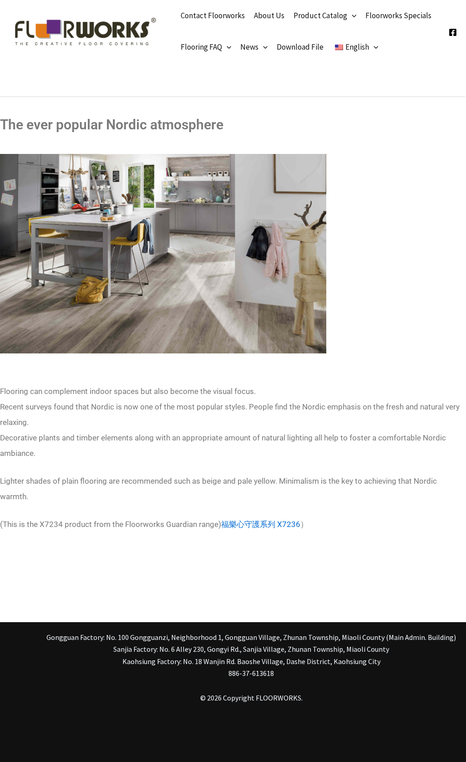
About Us (269, 15)
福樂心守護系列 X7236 (260, 524)
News (249, 47)
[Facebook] (453, 32)
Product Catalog (320, 15)
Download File (300, 47)
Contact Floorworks (213, 15)
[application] (351, 16)
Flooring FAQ (201, 47)
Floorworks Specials (398, 15)
